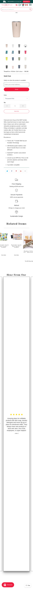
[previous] (6, 28)
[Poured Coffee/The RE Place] (7, 5)
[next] (26, 28)
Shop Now (26, 1)
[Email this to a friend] (25, 171)
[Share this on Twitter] (7, 171)
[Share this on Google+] (21, 171)
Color (5, 95)
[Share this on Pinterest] (16, 171)
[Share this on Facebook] (12, 171)
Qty (5, 102)
